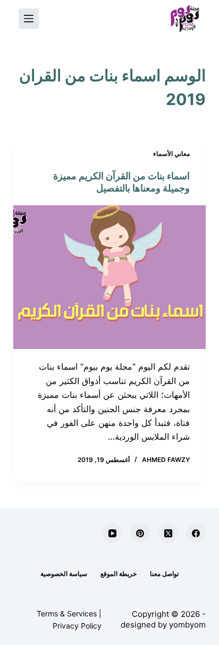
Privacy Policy (77, 625)
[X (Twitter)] (168, 534)
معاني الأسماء (171, 154)
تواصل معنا (164, 574)
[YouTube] (112, 534)
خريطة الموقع (118, 574)
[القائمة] (29, 18)
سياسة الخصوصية (63, 574)
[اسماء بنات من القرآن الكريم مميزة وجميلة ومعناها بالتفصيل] (109, 277)
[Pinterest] (140, 534)
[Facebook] (196, 534)
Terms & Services (67, 613)
